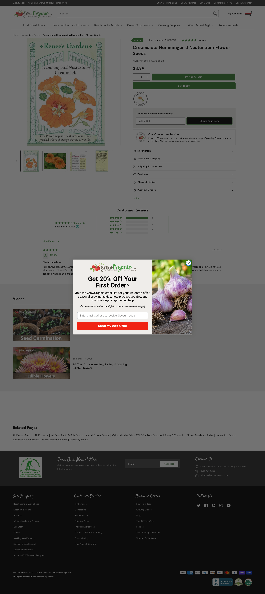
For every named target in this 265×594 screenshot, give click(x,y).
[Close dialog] (188, 263)
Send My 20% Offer (112, 326)
